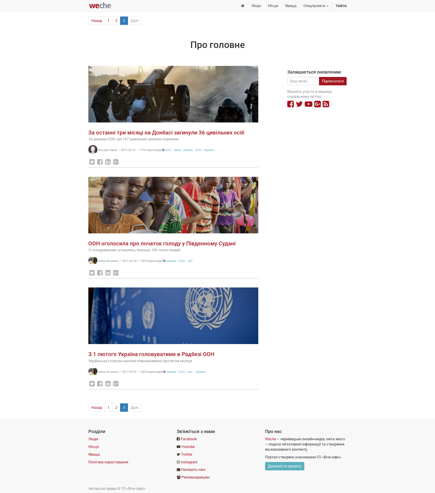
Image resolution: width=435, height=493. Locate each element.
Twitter (186, 454)
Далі (134, 20)
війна (177, 150)
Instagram (189, 461)
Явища (94, 454)
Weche (270, 438)
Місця (93, 446)
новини (188, 150)
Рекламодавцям (195, 477)
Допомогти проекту (284, 466)
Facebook (189, 438)
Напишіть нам (193, 469)
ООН (198, 150)
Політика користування (108, 461)
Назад (96, 20)
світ (190, 261)
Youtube (188, 446)
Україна (209, 150)
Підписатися (333, 81)
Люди (93, 438)
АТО (168, 150)
